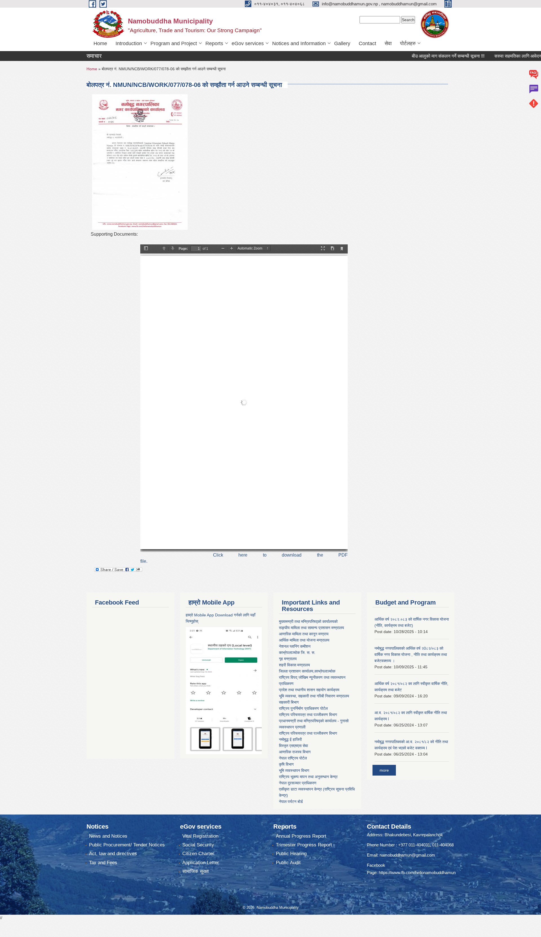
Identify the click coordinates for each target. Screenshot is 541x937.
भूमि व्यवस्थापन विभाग (294, 770)
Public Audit (288, 862)
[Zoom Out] (222, 248)
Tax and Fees (103, 862)
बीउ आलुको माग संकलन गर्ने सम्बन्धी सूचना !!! (425, 56)
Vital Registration (200, 836)
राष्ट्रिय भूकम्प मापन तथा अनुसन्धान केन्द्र (308, 776)
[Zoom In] (231, 248)
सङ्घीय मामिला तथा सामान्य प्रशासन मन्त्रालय (311, 627)
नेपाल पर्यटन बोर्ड (291, 801)
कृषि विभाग (286, 764)
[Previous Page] (163, 248)
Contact (367, 43)
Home (100, 43)
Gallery (342, 43)
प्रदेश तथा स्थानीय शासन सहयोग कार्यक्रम (309, 690)
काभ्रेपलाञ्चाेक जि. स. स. (297, 652)
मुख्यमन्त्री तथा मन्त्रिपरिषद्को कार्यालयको (308, 621)
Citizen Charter (198, 853)
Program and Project (173, 43)
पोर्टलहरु (408, 43)
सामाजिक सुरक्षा (195, 871)
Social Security (198, 845)
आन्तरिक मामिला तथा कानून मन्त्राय (304, 634)
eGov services (248, 43)
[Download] (332, 248)
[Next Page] (172, 248)
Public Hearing (291, 853)
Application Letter (200, 862)
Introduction (129, 43)
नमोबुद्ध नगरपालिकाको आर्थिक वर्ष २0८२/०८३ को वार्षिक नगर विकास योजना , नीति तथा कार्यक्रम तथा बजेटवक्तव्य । (410, 654)
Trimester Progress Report (304, 845)
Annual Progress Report (301, 836)
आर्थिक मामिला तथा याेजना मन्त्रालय (304, 640)
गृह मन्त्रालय (288, 658)
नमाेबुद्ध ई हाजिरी (290, 739)
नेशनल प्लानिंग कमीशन (295, 646)
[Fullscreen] (322, 248)
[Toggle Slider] (145, 248)
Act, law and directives (113, 853)
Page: (183, 249)
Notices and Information (299, 43)
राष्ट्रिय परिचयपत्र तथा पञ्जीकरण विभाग (308, 714)
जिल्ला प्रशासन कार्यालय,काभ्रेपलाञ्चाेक (307, 671)
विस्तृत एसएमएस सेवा (293, 745)
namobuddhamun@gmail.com (407, 855)
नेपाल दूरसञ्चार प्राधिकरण (297, 783)
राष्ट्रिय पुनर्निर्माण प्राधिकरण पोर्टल (303, 708)
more (384, 770)
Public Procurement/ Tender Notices (127, 845)
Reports (214, 43)
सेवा (388, 43)
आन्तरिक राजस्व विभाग (295, 752)
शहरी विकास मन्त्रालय (294, 665)
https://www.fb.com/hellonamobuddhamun (417, 872)
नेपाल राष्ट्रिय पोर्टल (293, 758)
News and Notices (108, 836)
